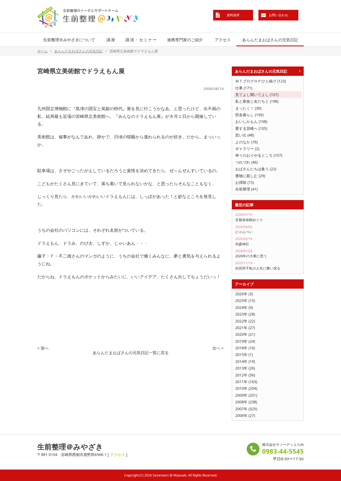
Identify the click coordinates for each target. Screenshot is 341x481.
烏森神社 (243, 241)
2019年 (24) (245, 341)
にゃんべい (244, 229)
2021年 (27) (245, 327)
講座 (111, 39)
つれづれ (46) (246, 162)
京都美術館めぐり (249, 217)
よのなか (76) (246, 141)
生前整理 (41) (246, 189)
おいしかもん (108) (251, 121)
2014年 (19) (245, 361)
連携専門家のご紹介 (185, 39)
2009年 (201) (246, 395)
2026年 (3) (244, 293)
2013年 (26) (245, 368)
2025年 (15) (245, 300)
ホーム (42, 51)
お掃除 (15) (244, 182)
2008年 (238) (246, 401)
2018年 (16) (245, 347)
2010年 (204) (246, 388)
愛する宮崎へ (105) (251, 128)
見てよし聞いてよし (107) (256, 94)
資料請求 (233, 15)
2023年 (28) (245, 314)
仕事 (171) (243, 87)
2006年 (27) (245, 415)
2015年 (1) (244, 354)
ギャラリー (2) (247, 148)
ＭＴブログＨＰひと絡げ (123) (260, 81)
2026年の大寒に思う (251, 254)
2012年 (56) (245, 375)
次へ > (218, 348)
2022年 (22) (245, 321)
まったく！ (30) (248, 108)
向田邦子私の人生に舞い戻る (257, 266)
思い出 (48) (244, 135)
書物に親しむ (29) (250, 175)
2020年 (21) (245, 334)
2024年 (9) (244, 307)
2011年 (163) (246, 381)
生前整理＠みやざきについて (69, 39)
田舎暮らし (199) (249, 114)
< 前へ (43, 348)
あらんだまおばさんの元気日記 (270, 39)
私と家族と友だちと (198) (256, 101)
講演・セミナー (141, 39)
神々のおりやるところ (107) (258, 155)
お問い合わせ (278, 15)
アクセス (223, 39)
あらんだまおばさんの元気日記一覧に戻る (131, 352)
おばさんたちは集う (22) (255, 168)
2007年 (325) (246, 408)
